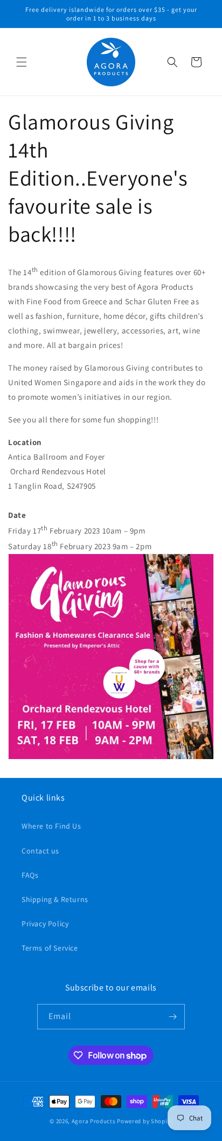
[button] (21, 62)
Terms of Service (50, 948)
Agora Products (94, 1121)
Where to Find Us (51, 826)
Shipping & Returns (55, 899)
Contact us (40, 851)
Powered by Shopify (144, 1121)
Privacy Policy (45, 923)
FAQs (30, 875)
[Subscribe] (172, 1016)
